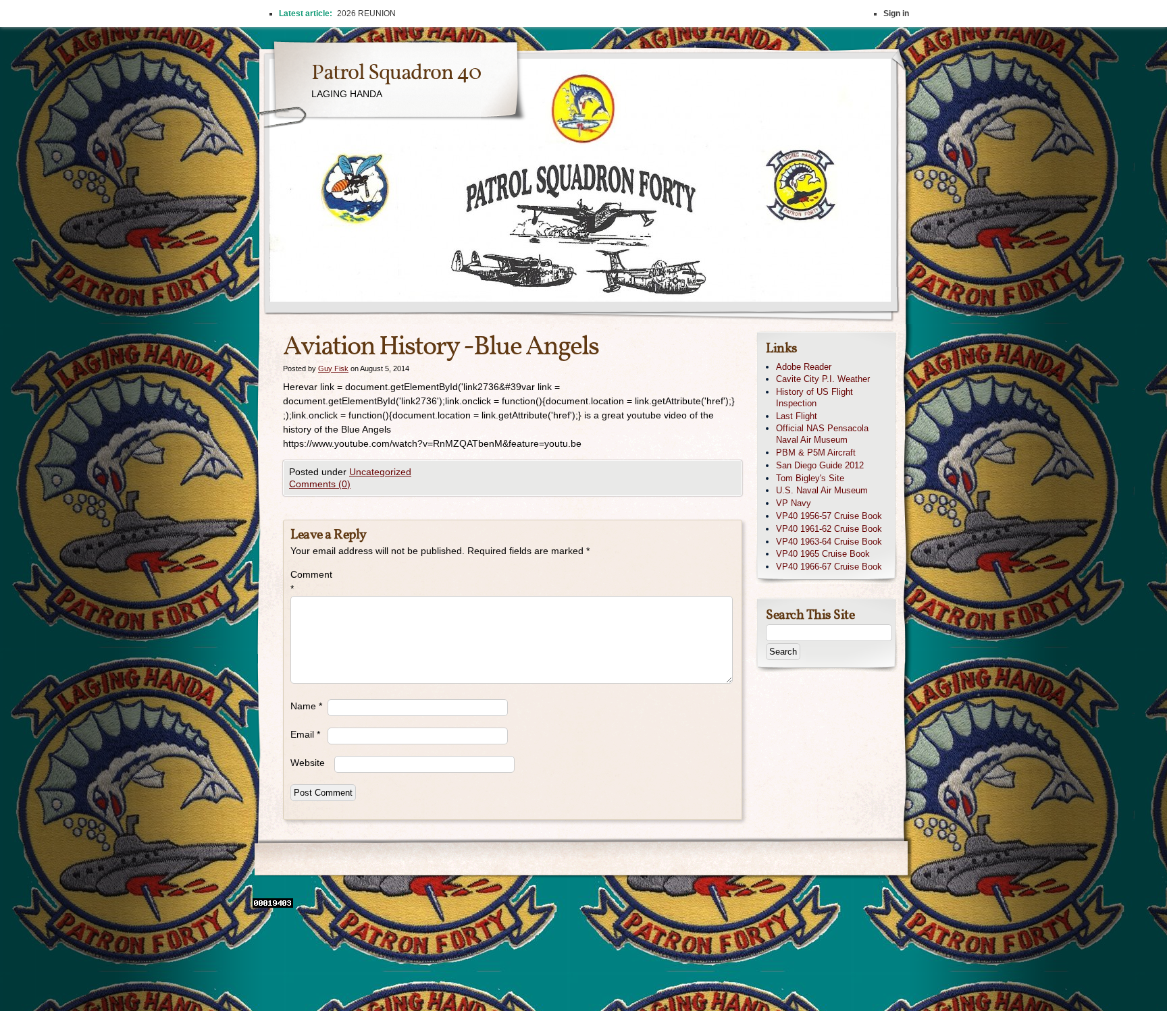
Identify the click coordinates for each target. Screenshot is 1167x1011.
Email (305, 734)
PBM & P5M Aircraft (816, 452)
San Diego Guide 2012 (820, 465)
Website (307, 762)
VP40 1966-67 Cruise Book (829, 567)
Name (306, 706)
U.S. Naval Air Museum (822, 490)
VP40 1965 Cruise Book (823, 554)
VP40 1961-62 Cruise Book (829, 529)
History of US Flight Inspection (814, 397)
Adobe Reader (803, 367)
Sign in (896, 13)
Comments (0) (320, 484)
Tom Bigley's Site (810, 478)
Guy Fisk (333, 368)
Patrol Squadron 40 (396, 73)
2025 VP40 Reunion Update (389, 13)
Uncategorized (380, 471)
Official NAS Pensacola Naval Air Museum (822, 434)
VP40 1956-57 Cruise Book (829, 516)
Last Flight (796, 416)
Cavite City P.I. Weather (823, 379)
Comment (309, 581)
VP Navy (793, 503)
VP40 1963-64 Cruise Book (829, 542)
